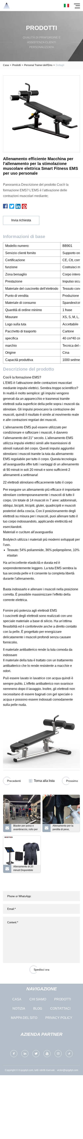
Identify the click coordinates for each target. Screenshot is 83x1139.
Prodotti (16, 65)
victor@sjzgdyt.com (67, 1070)
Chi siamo (37, 999)
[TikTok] (69, 1053)
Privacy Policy (58, 1017)
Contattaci (60, 1008)
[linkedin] (24, 1053)
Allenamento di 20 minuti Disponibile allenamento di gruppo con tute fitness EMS (25, 869)
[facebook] (13, 1053)
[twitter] (35, 1053)
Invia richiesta (21, 220)
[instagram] (58, 1053)
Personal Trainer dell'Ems (38, 65)
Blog (37, 1008)
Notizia (18, 1008)
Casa (6, 65)
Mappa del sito (24, 1017)
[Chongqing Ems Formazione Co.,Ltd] (6, 5)
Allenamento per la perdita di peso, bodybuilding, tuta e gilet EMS (63, 828)
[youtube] (47, 1053)
